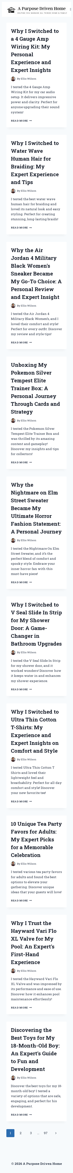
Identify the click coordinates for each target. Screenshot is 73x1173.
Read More (21, 120)
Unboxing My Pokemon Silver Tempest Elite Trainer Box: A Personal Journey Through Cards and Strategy (35, 388)
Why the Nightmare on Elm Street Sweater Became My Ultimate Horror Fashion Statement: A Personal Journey (36, 508)
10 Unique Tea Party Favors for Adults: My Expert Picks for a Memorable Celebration (36, 839)
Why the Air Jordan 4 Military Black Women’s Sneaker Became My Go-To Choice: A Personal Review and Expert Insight (36, 273)
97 (46, 1133)
